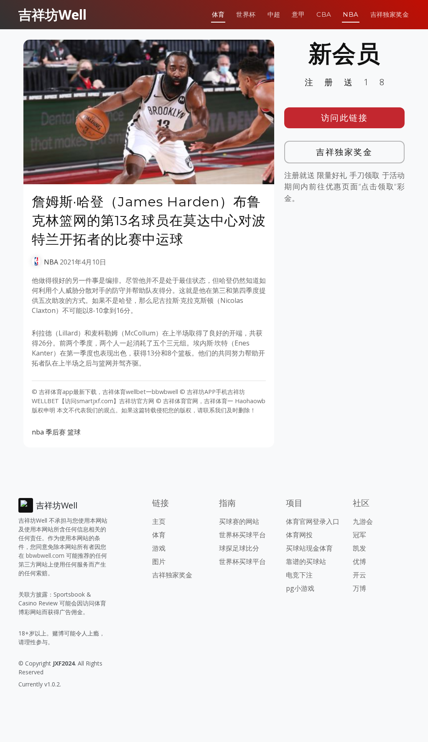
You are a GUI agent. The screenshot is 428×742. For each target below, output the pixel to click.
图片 (159, 561)
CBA (323, 14)
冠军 (359, 534)
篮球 (74, 432)
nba (38, 432)
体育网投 (299, 534)
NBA (350, 14)
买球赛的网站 (239, 521)
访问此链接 (344, 117)
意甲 (298, 14)
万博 (359, 588)
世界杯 (245, 14)
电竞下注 (299, 574)
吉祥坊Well (52, 14)
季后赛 (56, 432)
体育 (218, 14)
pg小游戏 (300, 588)
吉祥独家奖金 (389, 14)
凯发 (359, 548)
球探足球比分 (239, 548)
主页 (159, 521)
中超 (274, 14)
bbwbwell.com (45, 555)
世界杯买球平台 (242, 534)
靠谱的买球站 (306, 561)
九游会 (363, 521)
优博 (359, 561)
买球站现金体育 (309, 548)
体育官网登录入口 (312, 521)
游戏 (159, 548)
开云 (359, 574)
